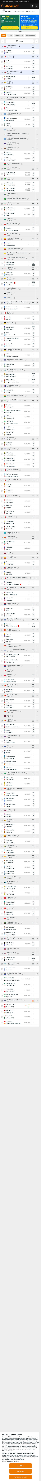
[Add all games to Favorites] (2, 46)
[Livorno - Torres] (19, 485)
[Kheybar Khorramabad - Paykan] (19, 411)
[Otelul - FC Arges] (19, 731)
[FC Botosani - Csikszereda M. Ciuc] (19, 725)
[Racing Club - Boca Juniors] (19, 103)
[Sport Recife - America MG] (19, 189)
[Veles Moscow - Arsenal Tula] (19, 762)
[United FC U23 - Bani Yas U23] (19, 933)
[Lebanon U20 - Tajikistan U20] (19, 984)
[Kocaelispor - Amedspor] (19, 903)
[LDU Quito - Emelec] (19, 284)
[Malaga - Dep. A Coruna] (19, 93)
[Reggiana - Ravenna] (19, 491)
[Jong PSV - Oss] (19, 609)
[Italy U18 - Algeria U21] (19, 1017)
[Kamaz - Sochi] (19, 751)
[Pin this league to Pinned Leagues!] (26, 98)
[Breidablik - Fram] (19, 391)
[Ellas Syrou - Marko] (19, 365)
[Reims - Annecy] (19, 318)
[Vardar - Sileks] (19, 635)
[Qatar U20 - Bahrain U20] (19, 990)
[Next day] (36, 41)
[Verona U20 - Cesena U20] (19, 522)
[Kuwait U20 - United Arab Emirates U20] (19, 979)
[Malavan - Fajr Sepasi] (19, 417)
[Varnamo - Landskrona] (19, 867)
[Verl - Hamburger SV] (19, 333)
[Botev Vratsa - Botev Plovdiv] (19, 209)
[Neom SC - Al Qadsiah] (19, 778)
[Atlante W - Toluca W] (19, 599)
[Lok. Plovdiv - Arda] (19, 214)
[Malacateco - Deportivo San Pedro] (19, 381)
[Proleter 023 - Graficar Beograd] (19, 794)
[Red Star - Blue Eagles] (19, 841)
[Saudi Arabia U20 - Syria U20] (19, 995)
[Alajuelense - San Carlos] (19, 263)
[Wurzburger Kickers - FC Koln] (19, 339)
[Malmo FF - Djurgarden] (19, 851)
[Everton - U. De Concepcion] (19, 229)
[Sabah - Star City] (19, 573)
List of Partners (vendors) (10, 1461)
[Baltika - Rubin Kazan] (19, 741)
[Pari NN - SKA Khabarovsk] (19, 768)
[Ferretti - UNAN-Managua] (19, 625)
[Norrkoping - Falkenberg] (19, 872)
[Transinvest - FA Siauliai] (19, 563)
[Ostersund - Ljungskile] (19, 861)
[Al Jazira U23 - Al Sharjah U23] (19, 928)
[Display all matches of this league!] (37, 129)
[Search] (32, 6)
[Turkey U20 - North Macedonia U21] (19, 1022)
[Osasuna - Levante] (19, 87)
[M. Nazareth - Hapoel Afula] (19, 459)
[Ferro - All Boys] (19, 124)
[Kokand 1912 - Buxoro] (19, 969)
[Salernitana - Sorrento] (19, 512)
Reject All (20, 1471)
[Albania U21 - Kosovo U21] (19, 1011)
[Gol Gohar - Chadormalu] (19, 428)
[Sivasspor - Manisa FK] (19, 913)
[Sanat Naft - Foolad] (19, 433)
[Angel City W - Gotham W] (19, 958)
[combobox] (20, 41)
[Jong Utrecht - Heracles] (19, 614)
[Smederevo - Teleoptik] (19, 799)
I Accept (20, 1465)
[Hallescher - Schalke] (19, 345)
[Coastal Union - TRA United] (19, 893)
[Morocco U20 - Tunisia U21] (19, 1005)
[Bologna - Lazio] (19, 62)
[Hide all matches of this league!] (37, 46)
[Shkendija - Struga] (19, 640)
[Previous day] (2, 41)
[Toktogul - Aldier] (19, 548)
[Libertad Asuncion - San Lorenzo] (19, 661)
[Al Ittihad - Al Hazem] (19, 784)
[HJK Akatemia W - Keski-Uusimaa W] (19, 308)
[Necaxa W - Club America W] (19, 593)
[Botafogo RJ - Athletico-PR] (19, 173)
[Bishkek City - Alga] (19, 542)
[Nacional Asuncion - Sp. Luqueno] (19, 655)
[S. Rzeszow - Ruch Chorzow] (19, 680)
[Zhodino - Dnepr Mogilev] (19, 159)
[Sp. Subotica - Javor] (19, 805)
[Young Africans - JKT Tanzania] (19, 887)
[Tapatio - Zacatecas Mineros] (19, 583)
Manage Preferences (20, 1477)
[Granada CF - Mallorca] (19, 831)
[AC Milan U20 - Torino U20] (19, 528)
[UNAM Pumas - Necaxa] (19, 77)
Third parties (9, 1450)
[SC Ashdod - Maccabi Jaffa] (19, 465)
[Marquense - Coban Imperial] (19, 375)
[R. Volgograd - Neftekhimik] (19, 757)
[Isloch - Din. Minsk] (19, 153)
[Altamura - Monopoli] (19, 501)
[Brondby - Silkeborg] (19, 273)
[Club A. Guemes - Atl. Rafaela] (19, 119)
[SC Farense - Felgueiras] (19, 700)
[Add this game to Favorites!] (2, 51)
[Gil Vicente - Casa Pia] (19, 690)
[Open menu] (36, 6)
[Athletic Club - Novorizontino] (19, 184)
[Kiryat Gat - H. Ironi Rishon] (19, 454)
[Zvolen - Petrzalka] (19, 815)
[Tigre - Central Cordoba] (19, 109)
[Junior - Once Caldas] (19, 244)
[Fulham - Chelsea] (19, 51)
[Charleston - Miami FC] (19, 944)
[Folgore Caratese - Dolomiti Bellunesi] (19, 475)
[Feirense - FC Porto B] (19, 706)
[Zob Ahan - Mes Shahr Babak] (19, 422)
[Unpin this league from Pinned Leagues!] (19, 46)
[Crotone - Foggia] (19, 506)
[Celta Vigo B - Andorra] (19, 825)
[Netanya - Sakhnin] (19, 443)
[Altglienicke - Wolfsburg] (19, 328)
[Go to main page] (11, 6)
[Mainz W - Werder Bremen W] (19, 355)
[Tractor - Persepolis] (19, 406)
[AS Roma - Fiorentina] (19, 67)
